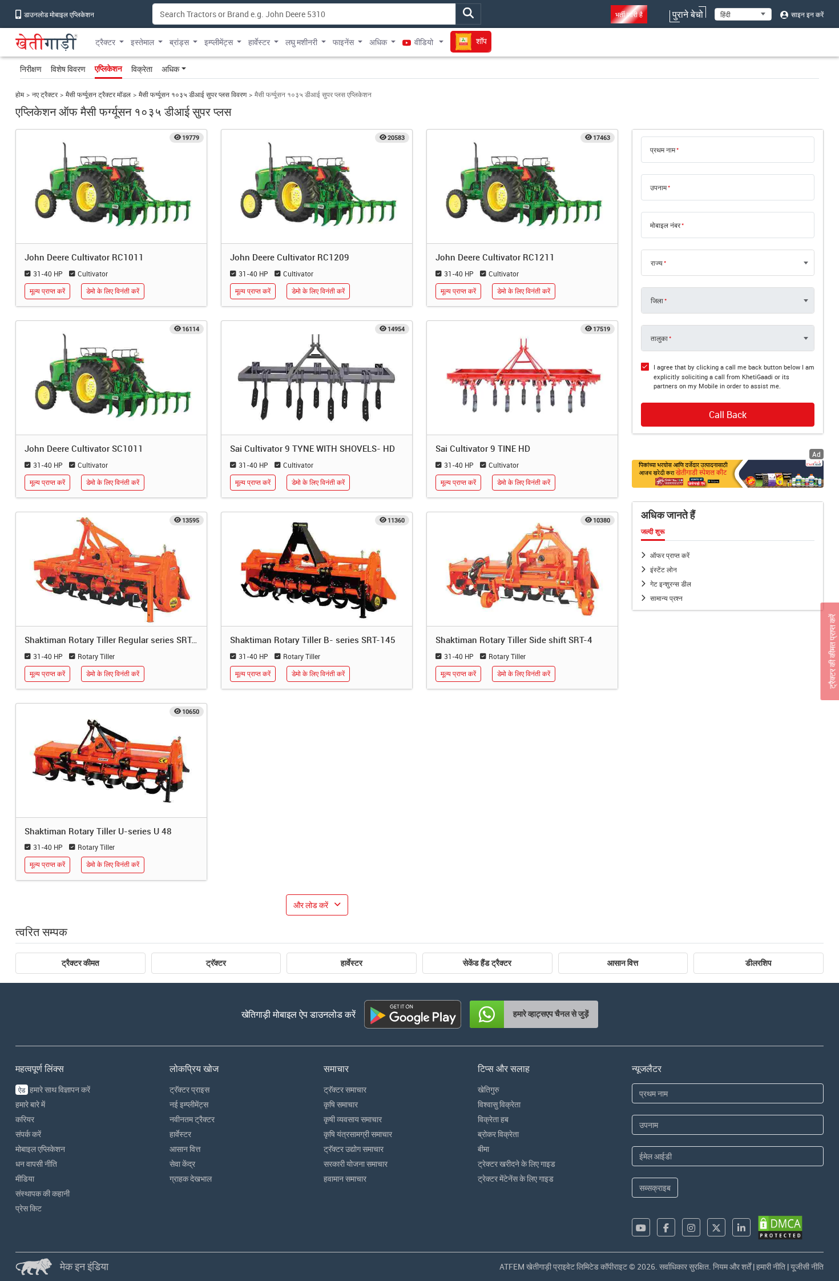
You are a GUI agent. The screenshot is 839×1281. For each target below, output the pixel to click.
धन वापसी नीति (36, 1163)
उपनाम (658, 187)
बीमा (483, 1148)
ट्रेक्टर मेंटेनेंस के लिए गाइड (516, 1178)
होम (19, 94)
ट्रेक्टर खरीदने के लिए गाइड (516, 1163)
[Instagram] (691, 1227)
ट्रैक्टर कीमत (80, 962)
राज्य (657, 262)
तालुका (659, 338)
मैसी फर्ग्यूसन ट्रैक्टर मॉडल (98, 94)
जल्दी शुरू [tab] (653, 532)
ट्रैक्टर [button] (105, 42)
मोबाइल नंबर (665, 225)
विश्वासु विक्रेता (499, 1104)
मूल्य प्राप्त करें (47, 291)
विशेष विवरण (68, 68)
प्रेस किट (28, 1208)
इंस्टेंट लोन (663, 569)
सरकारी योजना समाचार (356, 1163)
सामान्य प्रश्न (666, 598)
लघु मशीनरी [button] (301, 42)
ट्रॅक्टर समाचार (345, 1089)
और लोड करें (310, 904)
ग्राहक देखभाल (191, 1178)
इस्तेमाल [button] (142, 42)
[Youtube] (641, 1227)
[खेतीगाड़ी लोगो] (46, 42)
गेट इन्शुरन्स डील (670, 583)
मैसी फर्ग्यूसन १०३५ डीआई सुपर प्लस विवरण (193, 94)
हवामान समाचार (345, 1178)
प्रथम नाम (662, 149)
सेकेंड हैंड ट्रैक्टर (487, 962)
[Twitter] (716, 1227)
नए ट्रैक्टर (45, 94)
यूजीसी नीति (807, 1266)
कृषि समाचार (341, 1104)
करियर (24, 1119)
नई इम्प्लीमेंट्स (189, 1104)
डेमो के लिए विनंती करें (112, 291)
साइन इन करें (806, 14)
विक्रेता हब (493, 1119)
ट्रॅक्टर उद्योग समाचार (354, 1148)
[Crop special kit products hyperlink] (728, 474)
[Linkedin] (741, 1227)
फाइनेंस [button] (343, 42)
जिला (657, 300)
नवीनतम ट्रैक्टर (192, 1119)
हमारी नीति (770, 1266)
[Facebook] (666, 1227)
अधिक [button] (378, 42)
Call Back (728, 414)
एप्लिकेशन (108, 68)
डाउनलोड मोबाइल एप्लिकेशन (58, 14)
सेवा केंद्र (182, 1163)
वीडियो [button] (424, 42)
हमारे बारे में (30, 1104)
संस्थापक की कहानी (42, 1193)
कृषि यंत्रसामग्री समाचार (358, 1134)
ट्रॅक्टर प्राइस (189, 1089)
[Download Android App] (412, 1014)
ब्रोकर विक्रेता (498, 1134)
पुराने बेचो (687, 14)
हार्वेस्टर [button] (259, 42)
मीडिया (24, 1178)
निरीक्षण (31, 68)
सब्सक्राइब (655, 1187)
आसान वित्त (622, 962)
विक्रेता (141, 68)
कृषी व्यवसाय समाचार (353, 1119)
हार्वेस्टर (351, 962)
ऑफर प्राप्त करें (669, 555)
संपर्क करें (28, 1134)
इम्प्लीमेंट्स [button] (218, 42)
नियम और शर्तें (732, 1266)
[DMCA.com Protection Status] (780, 1227)
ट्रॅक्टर (216, 962)
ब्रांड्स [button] (179, 42)
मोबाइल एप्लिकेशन (40, 1148)
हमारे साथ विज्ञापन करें (54, 1089)
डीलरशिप (758, 962)
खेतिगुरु (488, 1089)
